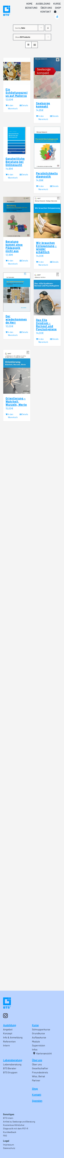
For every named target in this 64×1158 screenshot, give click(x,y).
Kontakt (36, 1094)
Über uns (37, 1060)
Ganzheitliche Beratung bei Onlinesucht (15, 162)
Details (25, 105)
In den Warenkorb (12, 107)
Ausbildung (9, 1025)
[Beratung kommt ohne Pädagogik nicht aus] (16, 217)
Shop (35, 1088)
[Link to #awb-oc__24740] (57, 16)
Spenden (37, 1100)
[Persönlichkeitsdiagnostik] (47, 148)
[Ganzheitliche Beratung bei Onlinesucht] (16, 140)
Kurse (35, 1025)
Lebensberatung (12, 1060)
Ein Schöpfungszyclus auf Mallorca (16, 92)
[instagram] (5, 1015)
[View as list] (35, 45)
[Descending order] (48, 28)
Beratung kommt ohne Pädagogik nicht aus (14, 246)
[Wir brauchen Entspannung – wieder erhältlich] (47, 217)
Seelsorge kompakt (43, 104)
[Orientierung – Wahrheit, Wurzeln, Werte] (16, 372)
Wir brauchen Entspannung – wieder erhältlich (46, 247)
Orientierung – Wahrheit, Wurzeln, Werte (16, 401)
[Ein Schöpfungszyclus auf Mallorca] (16, 71)
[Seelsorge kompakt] (47, 78)
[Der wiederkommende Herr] (16, 292)
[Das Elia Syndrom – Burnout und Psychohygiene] (47, 294)
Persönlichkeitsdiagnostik (47, 175)
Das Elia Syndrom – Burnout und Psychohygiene (46, 324)
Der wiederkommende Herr (16, 319)
